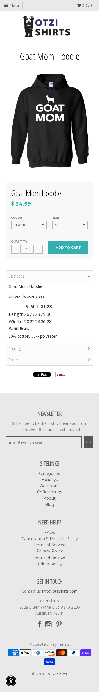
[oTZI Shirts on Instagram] (49, 624)
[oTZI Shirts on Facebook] (39, 624)
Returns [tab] (13, 359)
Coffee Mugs (49, 491)
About (50, 498)
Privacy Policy (49, 551)
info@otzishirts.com (60, 591)
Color (16, 218)
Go (88, 442)
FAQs (49, 532)
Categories (49, 473)
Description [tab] (16, 276)
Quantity (19, 242)
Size (55, 218)
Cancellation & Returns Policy (49, 538)
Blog (49, 504)
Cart (87, 5)
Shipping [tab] (15, 348)
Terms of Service (49, 544)
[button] (11, 680)
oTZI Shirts (57, 674)
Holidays (50, 479)
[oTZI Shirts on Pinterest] (59, 624)
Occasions (49, 485)
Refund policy (49, 563)
